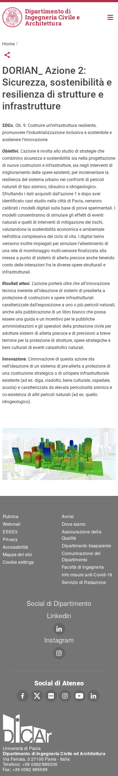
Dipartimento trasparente (86, 545)
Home (110, 16)
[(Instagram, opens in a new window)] (59, 653)
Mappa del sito (17, 554)
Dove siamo (74, 524)
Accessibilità (15, 547)
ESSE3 (10, 531)
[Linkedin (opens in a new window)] (59, 629)
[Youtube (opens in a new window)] (79, 695)
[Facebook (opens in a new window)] (22, 695)
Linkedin (59, 615)
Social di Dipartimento (59, 603)
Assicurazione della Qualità (81, 534)
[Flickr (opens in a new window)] (51, 695)
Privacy (10, 539)
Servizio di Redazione (84, 582)
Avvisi (68, 516)
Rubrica (10, 516)
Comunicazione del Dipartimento (81, 556)
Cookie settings (18, 562)
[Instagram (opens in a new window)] (65, 695)
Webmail (11, 524)
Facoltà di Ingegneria (83, 567)
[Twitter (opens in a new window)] (37, 695)
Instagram (59, 639)
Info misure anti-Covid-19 (87, 574)
